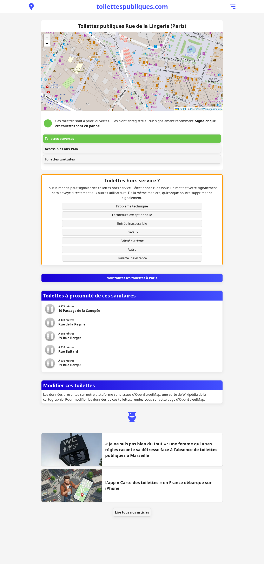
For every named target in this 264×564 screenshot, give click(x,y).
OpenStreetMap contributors (206, 109)
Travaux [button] (132, 232)
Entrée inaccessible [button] (132, 223)
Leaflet (182, 109)
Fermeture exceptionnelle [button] (132, 215)
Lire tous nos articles (132, 512)
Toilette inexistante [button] (132, 258)
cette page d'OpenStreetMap (181, 399)
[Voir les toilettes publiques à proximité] (31, 6)
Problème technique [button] (132, 206)
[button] (47, 37)
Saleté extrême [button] (132, 241)
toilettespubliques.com (132, 6)
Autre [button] (132, 249)
